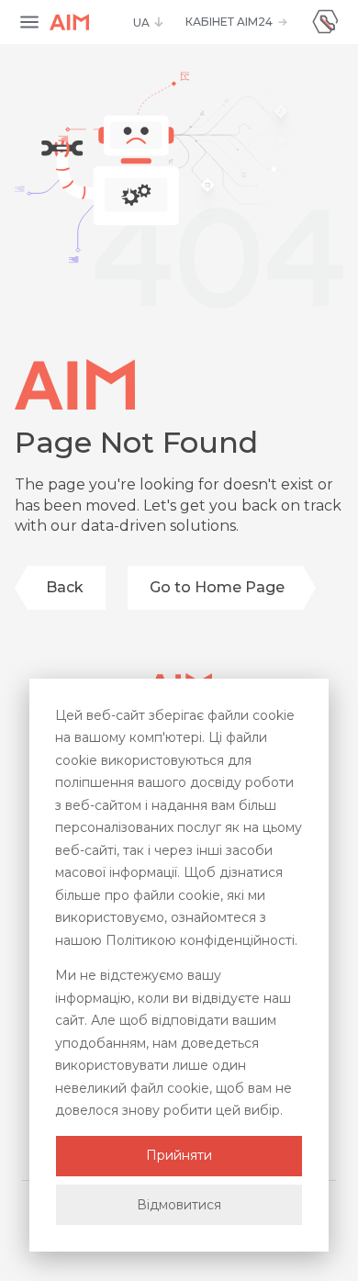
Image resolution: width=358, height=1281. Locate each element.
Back (65, 587)
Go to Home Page (217, 587)
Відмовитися (179, 1205)
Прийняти (179, 1155)
